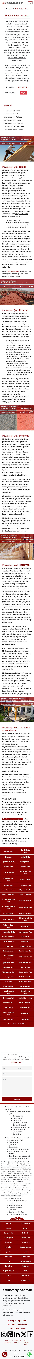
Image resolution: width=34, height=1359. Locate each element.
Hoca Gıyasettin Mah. (8, 992)
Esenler (25, 1252)
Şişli (8, 1280)
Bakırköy (25, 1233)
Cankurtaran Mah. (25, 951)
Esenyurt (8, 1256)
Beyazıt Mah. (25, 866)
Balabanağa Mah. (25, 981)
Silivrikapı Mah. (25, 1007)
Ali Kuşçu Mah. (8, 1019)
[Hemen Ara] (4, 1354)
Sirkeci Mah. (25, 941)
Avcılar (8, 1228)
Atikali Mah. (25, 857)
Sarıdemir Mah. (8, 1003)
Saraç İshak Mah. (8, 932)
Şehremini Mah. (8, 962)
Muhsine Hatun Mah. (8, 926)
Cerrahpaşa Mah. (25, 900)
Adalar (8, 1223)
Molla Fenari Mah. (8, 937)
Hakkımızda (13, 1328)
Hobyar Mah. (8, 946)
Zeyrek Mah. (25, 1013)
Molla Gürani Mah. (25, 977)
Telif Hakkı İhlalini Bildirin (17, 1324)
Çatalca (8, 1252)
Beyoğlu (8, 1247)
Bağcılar (26, 1228)
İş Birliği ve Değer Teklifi (17, 1321)
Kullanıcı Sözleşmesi (7, 1341)
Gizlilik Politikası (16, 1341)
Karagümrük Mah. (8, 894)
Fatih (8, 1261)
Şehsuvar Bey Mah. (8, 879)
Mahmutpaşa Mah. (25, 932)
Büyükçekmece (25, 1247)
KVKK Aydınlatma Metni (26, 1342)
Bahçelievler (8, 1233)
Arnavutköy (25, 1223)
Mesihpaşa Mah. (8, 919)
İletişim (22, 1328)
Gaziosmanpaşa (25, 1261)
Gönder (17, 1099)
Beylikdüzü (26, 1242)
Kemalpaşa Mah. (8, 998)
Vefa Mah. (8, 981)
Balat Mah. (8, 857)
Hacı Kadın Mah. (25, 986)
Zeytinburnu (25, 1280)
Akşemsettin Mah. (25, 890)
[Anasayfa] (4, 9)
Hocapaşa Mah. (25, 885)
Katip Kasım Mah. (25, 913)
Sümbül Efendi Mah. (8, 1013)
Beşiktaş (8, 1242)
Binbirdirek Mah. (8, 951)
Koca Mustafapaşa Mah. (8, 907)
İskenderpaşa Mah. (8, 890)
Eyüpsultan (25, 1256)
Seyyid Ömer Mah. (25, 907)
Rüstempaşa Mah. (8, 972)
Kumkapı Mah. (8, 913)
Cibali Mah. (25, 1019)
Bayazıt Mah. (8, 866)
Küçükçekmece (8, 1271)
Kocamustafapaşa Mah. (8, 900)
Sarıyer (25, 1271)
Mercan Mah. (25, 967)
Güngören (8, 1266)
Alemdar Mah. (8, 885)
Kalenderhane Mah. (25, 992)
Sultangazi (25, 1275)
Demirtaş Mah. (8, 986)
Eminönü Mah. (25, 879)
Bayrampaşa (25, 1238)
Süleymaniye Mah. (25, 972)
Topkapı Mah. (8, 977)
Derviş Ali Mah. (25, 862)
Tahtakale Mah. (8, 967)
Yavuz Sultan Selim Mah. (17, 1024)
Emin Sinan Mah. (9, 872)
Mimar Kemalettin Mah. (25, 919)
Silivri (8, 1275)
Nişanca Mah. (25, 926)
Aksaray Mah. (8, 851)
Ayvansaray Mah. (8, 862)
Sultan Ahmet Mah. (25, 957)
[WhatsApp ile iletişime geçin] (29, 1354)
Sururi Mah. (25, 937)
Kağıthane (25, 1266)
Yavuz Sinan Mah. (25, 1003)
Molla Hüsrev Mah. (25, 998)
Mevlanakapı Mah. (25, 962)
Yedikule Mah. (9, 1007)
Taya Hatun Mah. (8, 941)
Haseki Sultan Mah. (26, 851)
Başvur (23, 92)
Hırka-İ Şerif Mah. (25, 894)
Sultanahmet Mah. (25, 946)
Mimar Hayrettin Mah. (25, 872)
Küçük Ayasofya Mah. (8, 957)
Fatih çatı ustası (13, 271)
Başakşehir (8, 1238)
